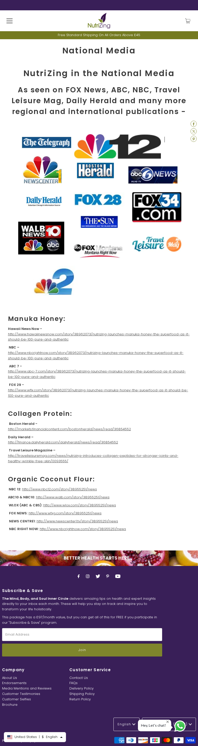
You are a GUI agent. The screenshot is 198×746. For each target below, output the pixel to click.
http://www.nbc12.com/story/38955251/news (59, 489)
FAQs (73, 682)
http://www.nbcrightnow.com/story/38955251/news (83, 528)
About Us (9, 677)
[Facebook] (79, 576)
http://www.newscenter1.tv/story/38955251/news (77, 521)
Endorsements (14, 682)
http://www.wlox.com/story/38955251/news (79, 505)
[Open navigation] (9, 20)
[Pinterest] (107, 576)
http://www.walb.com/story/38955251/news (73, 497)
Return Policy (80, 699)
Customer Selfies (16, 699)
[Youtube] (117, 576)
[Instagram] (87, 576)
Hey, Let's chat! (153, 725)
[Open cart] (187, 20)
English (125, 724)
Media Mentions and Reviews (27, 688)
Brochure (10, 704)
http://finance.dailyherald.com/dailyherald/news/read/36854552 (63, 442)
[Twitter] (98, 576)
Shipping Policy (82, 693)
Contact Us (78, 677)
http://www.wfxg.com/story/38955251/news (65, 513)
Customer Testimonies (21, 693)
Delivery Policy (81, 688)
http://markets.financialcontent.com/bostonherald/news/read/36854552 (69, 429)
